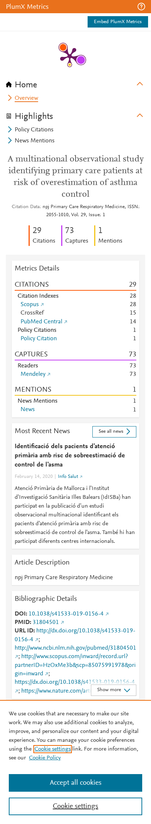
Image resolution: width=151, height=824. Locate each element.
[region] (75, 762)
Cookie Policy (45, 758)
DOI (20, 614)
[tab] (75, 82)
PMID (22, 622)
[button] (141, 6)
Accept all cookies (76, 783)
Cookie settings (52, 749)
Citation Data (26, 207)
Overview (26, 98)
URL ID (24, 631)
